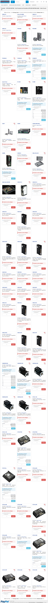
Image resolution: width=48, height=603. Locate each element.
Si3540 (18, 123)
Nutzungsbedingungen (40, 602)
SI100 (3, 123)
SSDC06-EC (4, 287)
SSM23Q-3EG (5, 396)
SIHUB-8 (19, 153)
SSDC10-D (35, 302)
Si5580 (3, 153)
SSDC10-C (19, 302)
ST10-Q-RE (35, 504)
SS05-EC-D (35, 182)
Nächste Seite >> (40, 12)
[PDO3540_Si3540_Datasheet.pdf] (30, 29)
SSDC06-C (19, 272)
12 (27, 12)
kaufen (13, 23)
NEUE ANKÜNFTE (4, 5)
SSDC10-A (4, 302)
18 (33, 12)
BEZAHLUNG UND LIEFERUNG (15, 5)
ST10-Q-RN (4, 535)
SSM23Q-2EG (35, 363)
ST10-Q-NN (19, 504)
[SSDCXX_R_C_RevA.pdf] (45, 242)
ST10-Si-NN (19, 569)
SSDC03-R (35, 241)
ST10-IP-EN (35, 432)
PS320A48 (19, 58)
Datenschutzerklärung (32, 602)
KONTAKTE (34, 5)
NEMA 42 (4, 28)
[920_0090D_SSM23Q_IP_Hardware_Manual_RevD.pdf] (30, 364)
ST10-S (18, 535)
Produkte (3, 8)
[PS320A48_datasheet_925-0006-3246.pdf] (30, 59)
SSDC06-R (35, 287)
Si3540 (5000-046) (36, 123)
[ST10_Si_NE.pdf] (45, 536)
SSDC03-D (35, 211)
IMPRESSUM (28, 5)
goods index (12, 601)
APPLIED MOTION (10, 8)
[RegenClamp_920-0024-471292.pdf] (30, 82)
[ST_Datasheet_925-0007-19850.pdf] (14, 570)
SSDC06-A (4, 272)
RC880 (34, 81)
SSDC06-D (35, 272)
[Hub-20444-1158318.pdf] (45, 153)
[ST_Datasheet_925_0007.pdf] (30, 432)
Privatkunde (32, 1)
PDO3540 (19, 28)
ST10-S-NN (35, 569)
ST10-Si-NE (35, 535)
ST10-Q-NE (4, 504)
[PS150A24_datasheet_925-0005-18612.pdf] (14, 59)
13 (28, 12)
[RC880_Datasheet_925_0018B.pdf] (45, 82)
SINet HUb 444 (35, 153)
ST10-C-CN (4, 432)
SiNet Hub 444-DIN (6, 182)
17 (32, 12)
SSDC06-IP (19, 287)
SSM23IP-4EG (20, 363)
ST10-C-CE (35, 396)
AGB (23, 5)
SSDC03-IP (19, 241)
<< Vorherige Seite (14, 12)
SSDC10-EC (4, 332)
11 (26, 12)
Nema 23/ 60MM (20, 14)
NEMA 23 (4, 14)
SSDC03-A (4, 211)
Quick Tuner (4, 81)
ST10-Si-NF (4, 569)
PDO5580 (34, 28)
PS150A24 (4, 58)
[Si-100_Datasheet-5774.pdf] (14, 124)
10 (25, 12)
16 (31, 12)
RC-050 (18, 81)
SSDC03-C (19, 211)
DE (37, 1)
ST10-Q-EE (19, 468)
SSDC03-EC (4, 241)
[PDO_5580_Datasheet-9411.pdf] (45, 29)
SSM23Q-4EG (20, 396)
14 (29, 12)
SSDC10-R (35, 332)
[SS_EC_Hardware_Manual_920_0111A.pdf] (30, 182)
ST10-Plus (4, 468)
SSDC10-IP (19, 332)
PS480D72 (35, 58)
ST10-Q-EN (35, 468)
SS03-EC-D (19, 182)
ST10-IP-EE (19, 432)
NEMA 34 (34, 14)
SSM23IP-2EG (5, 363)
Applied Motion (8, 30)
